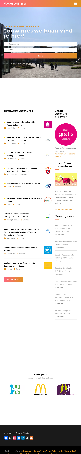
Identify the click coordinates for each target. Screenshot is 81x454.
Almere (48, 451)
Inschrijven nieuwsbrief (63, 210)
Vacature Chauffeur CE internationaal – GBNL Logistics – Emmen (63, 228)
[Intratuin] (14, 389)
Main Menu (75, 3)
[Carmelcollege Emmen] (66, 389)
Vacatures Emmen (15, 3)
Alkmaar (36, 451)
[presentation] (4, 396)
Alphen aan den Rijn (59, 451)
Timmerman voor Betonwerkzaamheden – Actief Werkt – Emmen (64, 297)
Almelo (42, 451)
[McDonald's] (40, 389)
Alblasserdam (27, 451)
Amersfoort (72, 451)
